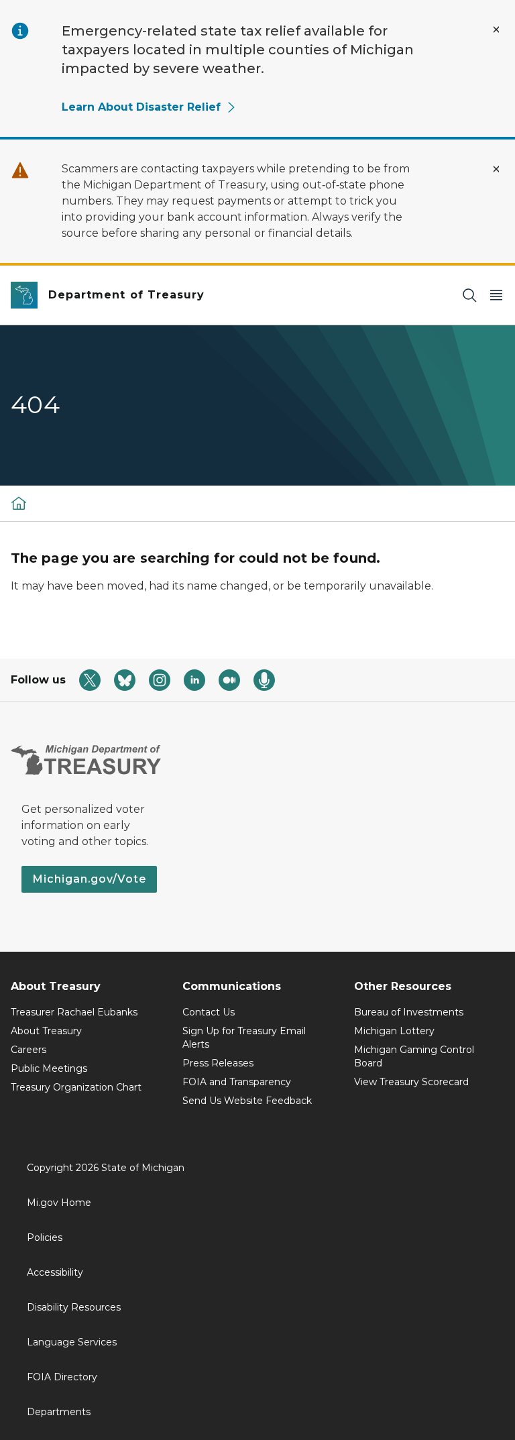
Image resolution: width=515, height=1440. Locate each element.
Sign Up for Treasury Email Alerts (244, 1037)
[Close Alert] (496, 29)
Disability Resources (74, 1307)
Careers (28, 1050)
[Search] (469, 295)
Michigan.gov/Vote (89, 879)
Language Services (72, 1342)
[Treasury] (19, 503)
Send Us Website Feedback (247, 1101)
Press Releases (217, 1063)
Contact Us (208, 1012)
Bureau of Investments (408, 1012)
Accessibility (55, 1272)
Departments (59, 1412)
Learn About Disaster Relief (141, 107)
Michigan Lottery (394, 1031)
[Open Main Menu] (496, 295)
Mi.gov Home (59, 1203)
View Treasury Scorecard (411, 1082)
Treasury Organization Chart (76, 1087)
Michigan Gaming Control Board (414, 1056)
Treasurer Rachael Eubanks (74, 1012)
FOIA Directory (62, 1377)
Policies (44, 1237)
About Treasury (46, 1031)
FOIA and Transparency (236, 1082)
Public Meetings (49, 1068)
